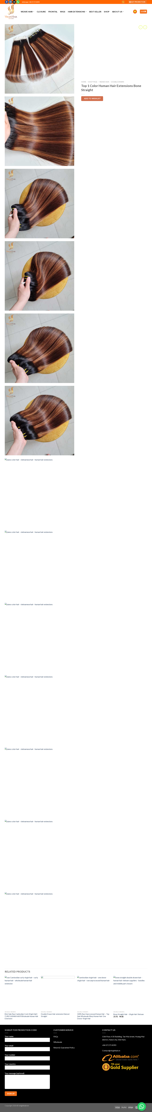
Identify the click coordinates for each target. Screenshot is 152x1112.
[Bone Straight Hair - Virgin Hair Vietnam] (130, 993)
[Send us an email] (14, 2)
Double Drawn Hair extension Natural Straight (55, 1015)
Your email (9, 1046)
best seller (95, 11)
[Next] (147, 1000)
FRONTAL (52, 11)
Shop (106, 11)
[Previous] (5, 1000)
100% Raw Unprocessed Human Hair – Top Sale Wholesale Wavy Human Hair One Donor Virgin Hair (93, 1016)
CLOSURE (41, 11)
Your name (9, 1036)
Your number (10, 1055)
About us (117, 11)
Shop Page (92, 82)
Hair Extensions (76, 11)
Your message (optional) (14, 1073)
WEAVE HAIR (27, 11)
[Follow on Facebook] (6, 2)
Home (83, 82)
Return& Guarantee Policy (64, 1047)
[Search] (123, 2)
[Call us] (18, 2)
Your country (10, 1064)
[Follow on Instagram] (10, 2)
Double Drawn (117, 82)
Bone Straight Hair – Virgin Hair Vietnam (128, 1014)
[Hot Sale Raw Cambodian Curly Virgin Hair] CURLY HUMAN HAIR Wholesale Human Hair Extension (21, 1016)
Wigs (62, 11)
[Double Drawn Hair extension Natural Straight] (58, 993)
